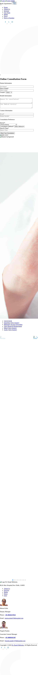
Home (6, 7)
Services (6, 11)
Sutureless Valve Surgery (11, 323)
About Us (7, 9)
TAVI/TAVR (8, 321)
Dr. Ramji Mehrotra (18, 645)
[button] (35, 337)
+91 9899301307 (10, 637)
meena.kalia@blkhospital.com (14, 618)
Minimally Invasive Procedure (13, 324)
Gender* (3, 92)
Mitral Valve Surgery (10, 328)
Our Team (7, 13)
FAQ (5, 595)
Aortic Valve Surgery (10, 330)
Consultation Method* (7, 126)
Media (6, 14)
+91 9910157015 (10, 615)
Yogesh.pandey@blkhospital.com (15, 641)
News (6, 16)
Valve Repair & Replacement (13, 326)
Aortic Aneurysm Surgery (8, 525)
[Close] (1, 4)
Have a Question (9, 18)
